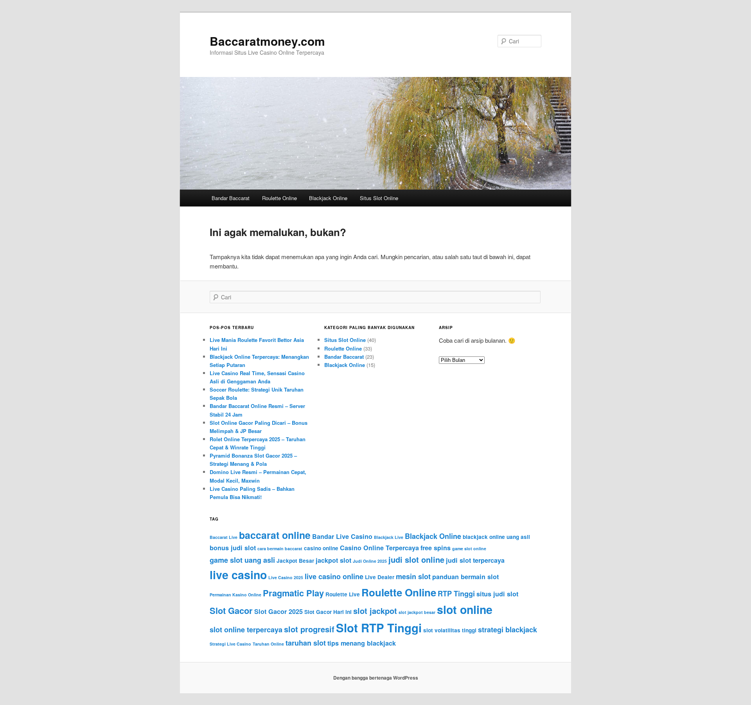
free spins (435, 547)
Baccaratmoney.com (267, 40)
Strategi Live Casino (230, 644)
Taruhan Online (268, 644)
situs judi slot (497, 593)
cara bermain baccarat (279, 548)
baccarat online (275, 535)
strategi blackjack (507, 629)
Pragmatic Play (293, 593)
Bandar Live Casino (342, 536)
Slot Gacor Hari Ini (328, 612)
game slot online (469, 548)
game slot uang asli (242, 560)
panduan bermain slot (465, 576)
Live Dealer (379, 577)
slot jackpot (375, 610)
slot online (464, 609)
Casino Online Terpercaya (379, 547)
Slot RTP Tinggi (379, 627)
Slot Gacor (231, 610)
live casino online (334, 576)
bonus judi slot (233, 547)
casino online (321, 548)
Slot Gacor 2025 (278, 611)
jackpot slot (333, 560)
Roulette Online (279, 198)
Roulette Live (342, 594)
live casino (238, 575)
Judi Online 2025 (370, 561)
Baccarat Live (223, 537)
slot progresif (309, 629)
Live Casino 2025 (285, 577)
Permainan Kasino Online (235, 595)
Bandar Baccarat (231, 198)
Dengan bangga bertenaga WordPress (375, 677)
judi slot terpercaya (475, 560)
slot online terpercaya (246, 629)
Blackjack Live (388, 537)
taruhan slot (306, 643)
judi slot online (416, 559)
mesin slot (413, 576)
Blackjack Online (328, 198)
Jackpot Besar (295, 560)
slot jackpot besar (417, 612)
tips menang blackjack (361, 643)
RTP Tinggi (456, 594)
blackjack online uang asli (496, 536)
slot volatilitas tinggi (449, 630)
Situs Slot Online (379, 198)
